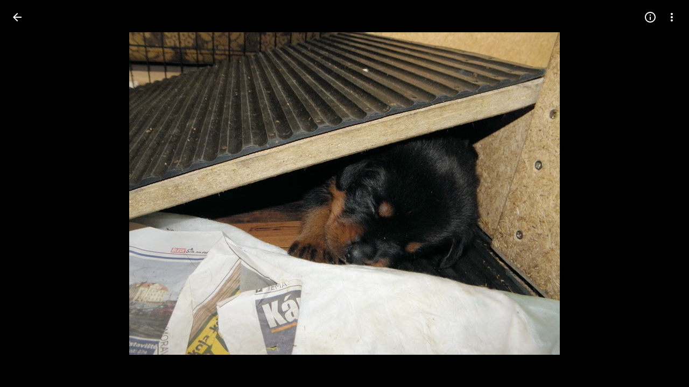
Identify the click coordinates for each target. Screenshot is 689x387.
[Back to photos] (17, 17)
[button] (30, 193)
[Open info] (650, 17)
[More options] (672, 17)
